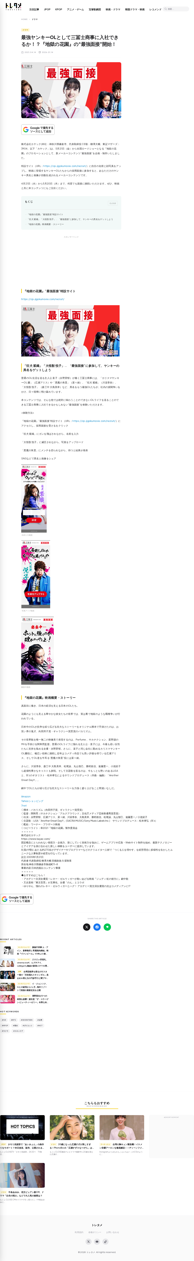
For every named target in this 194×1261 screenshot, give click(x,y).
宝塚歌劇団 (95, 9)
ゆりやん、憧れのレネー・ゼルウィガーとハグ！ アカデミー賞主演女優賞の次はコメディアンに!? (77, 886)
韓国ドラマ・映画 (135, 9)
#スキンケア (18, 1031)
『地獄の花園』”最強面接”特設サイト (45, 214)
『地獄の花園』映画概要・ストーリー (45, 224)
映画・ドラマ (113, 9)
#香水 (15, 1025)
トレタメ (97, 1225)
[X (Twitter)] (88, 1242)
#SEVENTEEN (26, 1020)
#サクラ (5, 1031)
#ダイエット (27, 1025)
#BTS (13, 1020)
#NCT (40, 1025)
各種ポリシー (94, 1232)
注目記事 (34, 9)
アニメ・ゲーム (75, 9)
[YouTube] (97, 1242)
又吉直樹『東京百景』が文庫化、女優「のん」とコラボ (54, 882)
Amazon (25, 796)
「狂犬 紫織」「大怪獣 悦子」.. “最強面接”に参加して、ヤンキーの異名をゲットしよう (70, 219)
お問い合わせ (112, 1232)
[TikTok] (105, 1242)
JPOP (47, 9)
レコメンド (155, 9)
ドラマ (25, 30)
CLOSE (113, 203)
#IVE (4, 1020)
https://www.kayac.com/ (35, 838)
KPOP (58, 9)
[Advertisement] (71, 266)
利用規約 (79, 1232)
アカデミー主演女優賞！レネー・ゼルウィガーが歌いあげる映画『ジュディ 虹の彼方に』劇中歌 (76, 878)
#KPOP (5, 1025)
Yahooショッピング (32, 801)
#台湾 (39, 1020)
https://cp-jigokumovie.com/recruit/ (64, 165)
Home (24, 19)
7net (24, 805)
